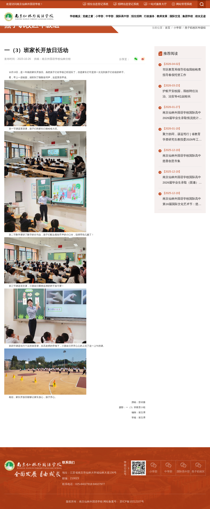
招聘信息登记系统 (128, 4)
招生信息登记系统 (97, 4)
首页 (167, 27)
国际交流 (175, 16)
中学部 (110, 16)
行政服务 (149, 16)
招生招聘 (136, 16)
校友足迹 (200, 16)
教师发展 (162, 16)
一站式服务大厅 (157, 4)
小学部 (99, 16)
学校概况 (75, 16)
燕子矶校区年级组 (195, 27)
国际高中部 (122, 16)
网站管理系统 (184, 4)
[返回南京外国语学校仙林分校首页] (28, 13)
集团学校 (187, 16)
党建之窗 (88, 16)
